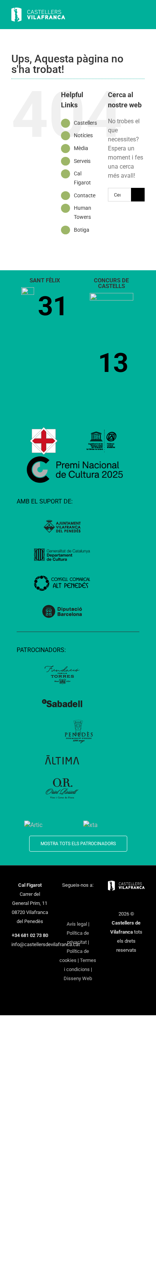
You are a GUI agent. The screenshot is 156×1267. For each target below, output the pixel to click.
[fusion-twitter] (73, 899)
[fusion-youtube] (92, 899)
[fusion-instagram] (83, 899)
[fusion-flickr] (88, 911)
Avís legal (77, 924)
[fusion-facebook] (63, 899)
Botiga (81, 230)
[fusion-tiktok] (68, 911)
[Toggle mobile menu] (142, 15)
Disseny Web (78, 978)
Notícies (83, 135)
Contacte (84, 195)
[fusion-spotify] (78, 911)
